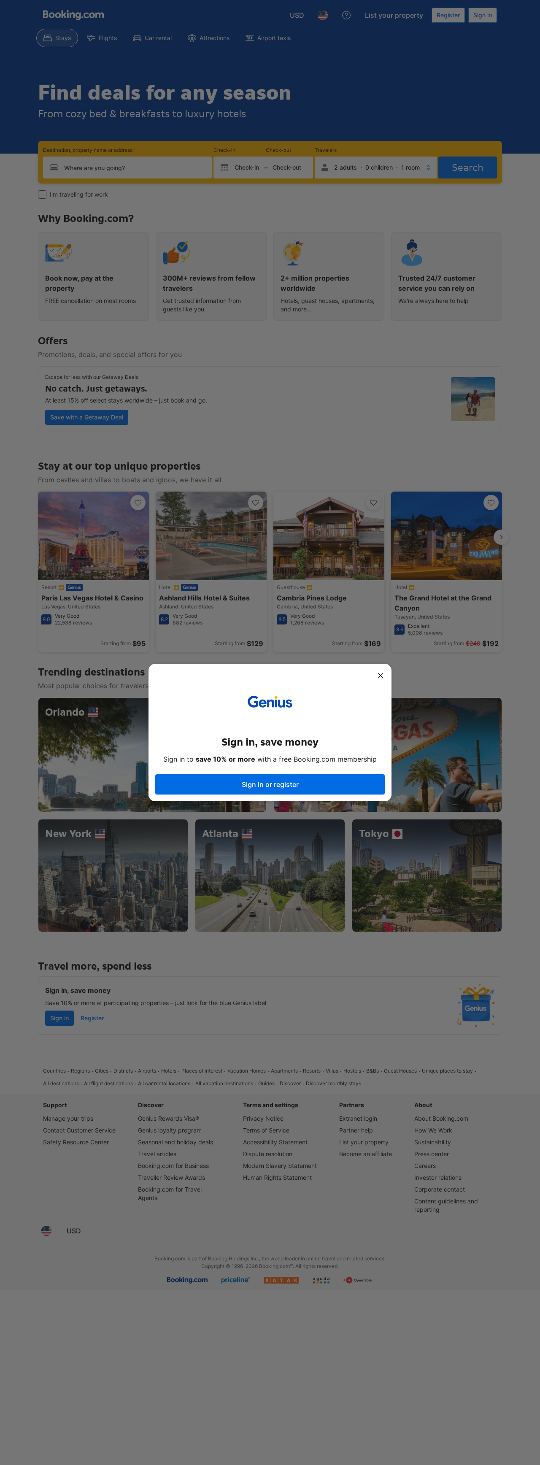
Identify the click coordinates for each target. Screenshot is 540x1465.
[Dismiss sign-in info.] (380, 675)
